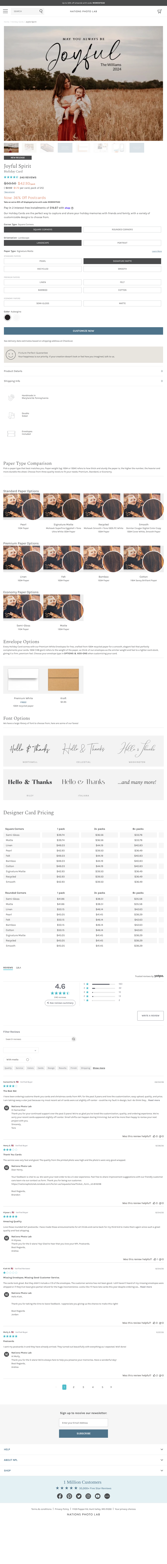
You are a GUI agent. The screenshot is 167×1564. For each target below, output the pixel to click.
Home (6, 22)
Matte (122, 303)
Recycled (42, 268)
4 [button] (93, 1387)
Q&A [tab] (18, 967)
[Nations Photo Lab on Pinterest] (69, 1496)
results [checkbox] (62, 1068)
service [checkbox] (19, 1068)
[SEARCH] (27, 11)
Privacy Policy (62, 1509)
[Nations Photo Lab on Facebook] (60, 1496)
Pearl (42, 261)
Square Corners (42, 229)
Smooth (122, 268)
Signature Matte (122, 261)
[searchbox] (37, 1039)
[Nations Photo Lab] (83, 11)
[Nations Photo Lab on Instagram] (88, 1496)
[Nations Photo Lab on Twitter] (79, 1496)
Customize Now (83, 330)
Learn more (157, 251)
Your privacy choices (125, 1509)
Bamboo (42, 290)
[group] (12, 148)
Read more (154, 1100)
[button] (103, 985)
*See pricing (9, 192)
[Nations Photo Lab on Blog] (107, 1496)
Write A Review (150, 1015)
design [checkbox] (51, 1068)
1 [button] (64, 1387)
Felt (122, 282)
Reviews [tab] (8, 967)
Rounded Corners (122, 229)
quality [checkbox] (8, 1068)
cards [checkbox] (41, 1068)
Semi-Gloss (42, 303)
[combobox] (27, 11)
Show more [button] (99, 1068)
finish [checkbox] (74, 1068)
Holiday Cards (17, 22)
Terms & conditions (41, 1509)
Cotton (122, 290)
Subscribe (84, 1433)
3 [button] (83, 1387)
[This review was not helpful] (160, 1136)
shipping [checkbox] (85, 1068)
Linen (43, 282)
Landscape (43, 242)
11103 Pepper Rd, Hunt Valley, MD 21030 (92, 1509)
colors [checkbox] (30, 1068)
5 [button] (102, 1387)
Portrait (122, 242)
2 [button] (73, 1387)
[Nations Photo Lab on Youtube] (97, 1496)
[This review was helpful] (154, 1136)
